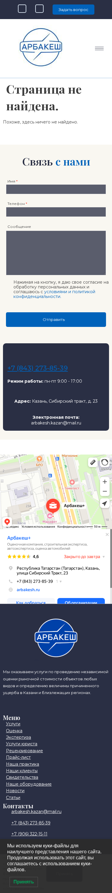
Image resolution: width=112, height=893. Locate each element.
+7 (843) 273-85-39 (37, 368)
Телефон (17, 203)
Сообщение (19, 226)
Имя (12, 181)
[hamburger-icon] (99, 48)
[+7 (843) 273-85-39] (14, 355)
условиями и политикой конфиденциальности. (54, 294)
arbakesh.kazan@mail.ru (56, 423)
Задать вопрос (73, 9)
